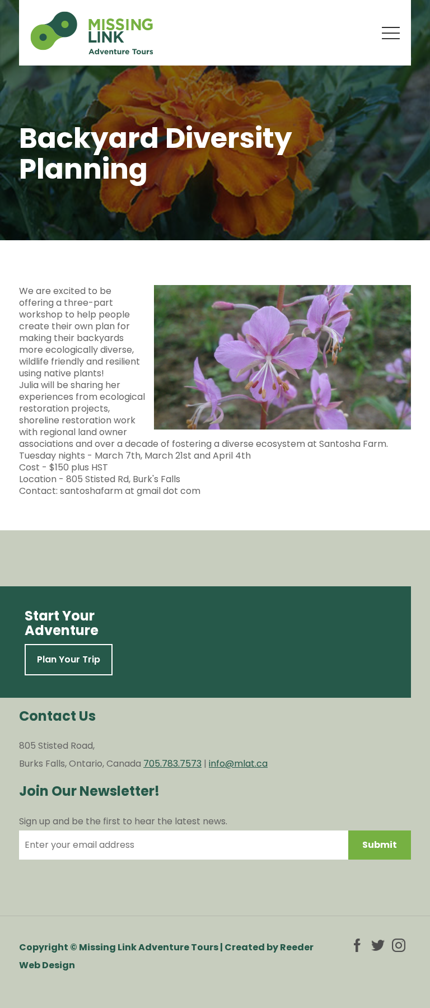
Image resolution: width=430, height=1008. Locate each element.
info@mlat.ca (238, 763)
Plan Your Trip (68, 659)
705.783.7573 (172, 763)
